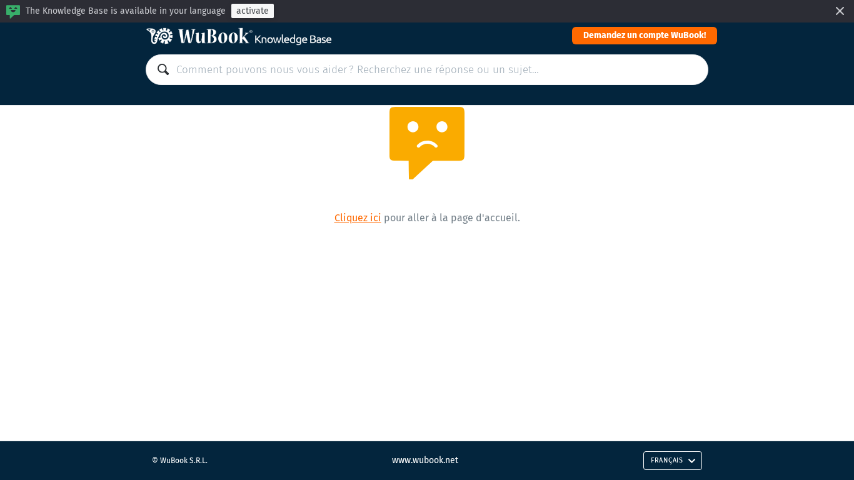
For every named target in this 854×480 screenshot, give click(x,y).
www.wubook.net (425, 460)
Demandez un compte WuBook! (644, 35)
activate (252, 11)
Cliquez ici (357, 218)
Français (667, 460)
